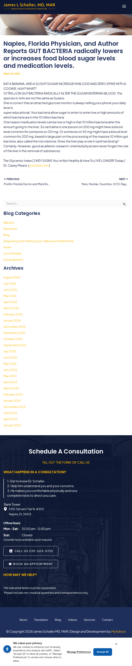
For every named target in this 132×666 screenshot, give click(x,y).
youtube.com (39, 165)
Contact (107, 619)
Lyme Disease (12, 253)
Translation (41, 619)
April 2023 (10, 419)
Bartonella (10, 228)
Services (89, 619)
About (23, 619)
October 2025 (13, 339)
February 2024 (13, 394)
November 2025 (14, 333)
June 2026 (10, 289)
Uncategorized (13, 259)
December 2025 (14, 326)
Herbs (7, 247)
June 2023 (10, 413)
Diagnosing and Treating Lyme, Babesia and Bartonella (38, 241)
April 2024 (10, 382)
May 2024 (9, 376)
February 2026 (13, 314)
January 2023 (12, 425)
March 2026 (11, 308)
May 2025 (9, 363)
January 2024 (12, 400)
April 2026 (10, 302)
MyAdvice (118, 631)
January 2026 (12, 320)
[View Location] (6, 509)
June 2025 (10, 357)
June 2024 (10, 370)
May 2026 (9, 296)
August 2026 (11, 277)
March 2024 (11, 388)
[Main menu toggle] (124, 6)
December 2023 (14, 407)
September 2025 (14, 345)
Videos (72, 619)
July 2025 (9, 351)
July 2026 (9, 283)
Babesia (8, 222)
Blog (6, 235)
